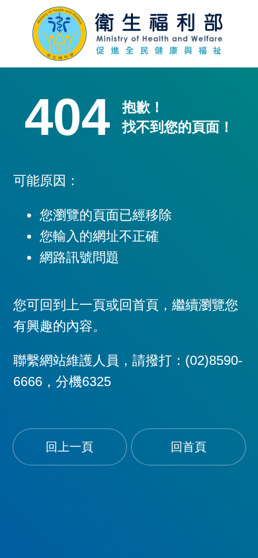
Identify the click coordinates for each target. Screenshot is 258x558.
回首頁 (188, 447)
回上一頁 (69, 447)
